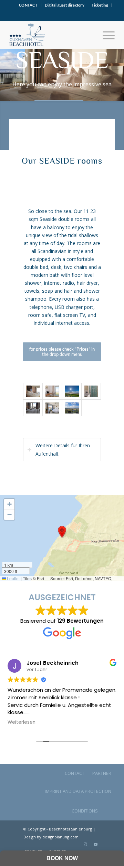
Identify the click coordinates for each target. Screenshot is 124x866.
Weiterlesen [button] (21, 722)
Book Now (62, 858)
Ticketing (100, 5)
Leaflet (13, 578)
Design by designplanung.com (51, 836)
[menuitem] (28, 5)
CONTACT (28, 5)
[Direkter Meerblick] (72, 408)
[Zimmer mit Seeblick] (52, 408)
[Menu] (105, 35)
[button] (62, 532)
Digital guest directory (64, 5)
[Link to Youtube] (95, 844)
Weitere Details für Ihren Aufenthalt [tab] (62, 449)
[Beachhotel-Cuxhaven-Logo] (51, 35)
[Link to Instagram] (85, 844)
